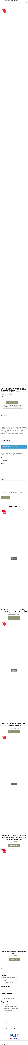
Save (4, 9)
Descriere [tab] (6, 422)
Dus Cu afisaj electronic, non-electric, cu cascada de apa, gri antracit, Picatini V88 (14, 611)
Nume (2, 479)
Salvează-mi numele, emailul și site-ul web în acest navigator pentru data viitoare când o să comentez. (13, 493)
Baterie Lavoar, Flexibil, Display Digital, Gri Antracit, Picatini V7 (14, 725)
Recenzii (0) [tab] (6, 440)
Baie (6, 415)
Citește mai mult (14, 618)
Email (2, 486)
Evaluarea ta (4, 458)
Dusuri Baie (10, 415)
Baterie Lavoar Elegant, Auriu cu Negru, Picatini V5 (14, 952)
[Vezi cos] (25, 3)
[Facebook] (2, 989)
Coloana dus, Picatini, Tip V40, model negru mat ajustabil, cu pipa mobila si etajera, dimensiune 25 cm (14, 837)
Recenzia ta (4, 463)
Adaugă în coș (12, 402)
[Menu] (1, 3)
